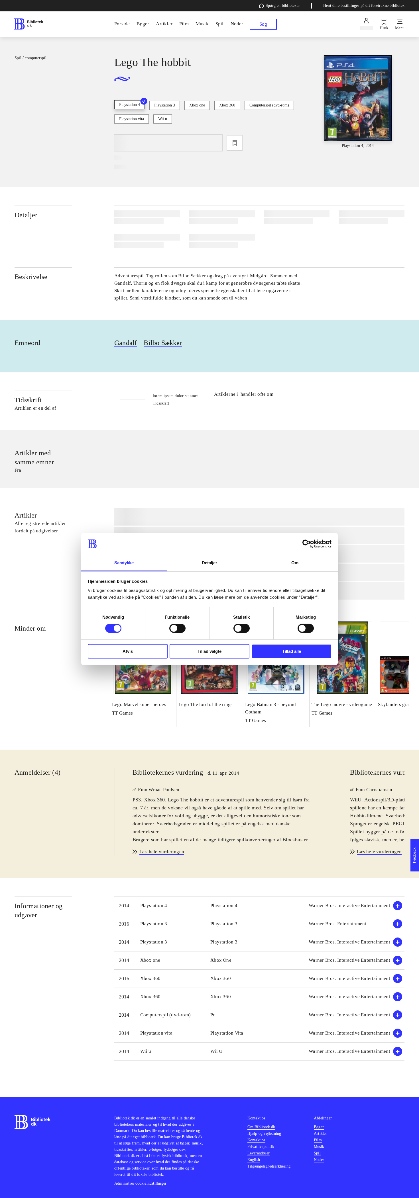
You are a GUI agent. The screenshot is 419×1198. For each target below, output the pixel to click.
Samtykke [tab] (124, 562)
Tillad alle (291, 651)
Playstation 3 (164, 105)
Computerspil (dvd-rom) (269, 105)
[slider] (358, 102)
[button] (259, 906)
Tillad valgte (209, 651)
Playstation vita (131, 119)
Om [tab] (294, 562)
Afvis (128, 651)
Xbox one (197, 105)
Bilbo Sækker (163, 342)
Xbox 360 (227, 105)
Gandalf (125, 342)
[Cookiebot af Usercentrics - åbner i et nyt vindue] (306, 543)
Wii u (162, 119)
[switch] (177, 628)
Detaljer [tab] (209, 562)
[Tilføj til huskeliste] (235, 143)
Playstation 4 (129, 104)
